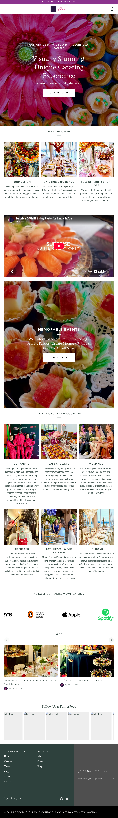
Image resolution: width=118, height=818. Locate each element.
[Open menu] (8, 9)
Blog (6, 771)
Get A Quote (59, 357)
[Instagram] (61, 798)
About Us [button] (43, 751)
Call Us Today (59, 92)
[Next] (111, 640)
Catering (8, 761)
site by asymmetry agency (79, 812)
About (7, 776)
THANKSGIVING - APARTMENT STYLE (82, 680)
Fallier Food (15, 812)
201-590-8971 (69, 2)
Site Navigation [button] (14, 751)
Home (7, 756)
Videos (7, 766)
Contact (7, 781)
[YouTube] (67, 798)
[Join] (111, 778)
